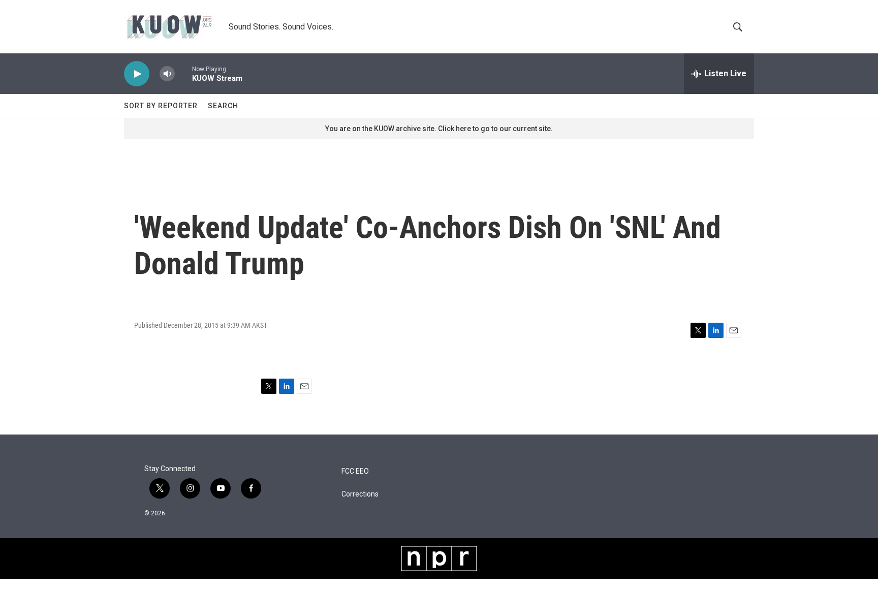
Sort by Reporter (161, 106)
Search (223, 106)
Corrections (360, 494)
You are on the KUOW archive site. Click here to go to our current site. (439, 129)
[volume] (167, 74)
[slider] (183, 73)
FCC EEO (355, 471)
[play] (137, 74)
